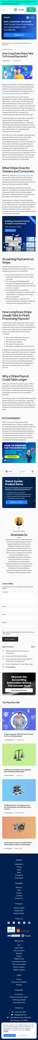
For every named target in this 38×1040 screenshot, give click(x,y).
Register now (19, 35)
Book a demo (31, 9)
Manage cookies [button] (23, 1035)
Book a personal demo (19, 690)
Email (4, 614)
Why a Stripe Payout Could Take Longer (19, 664)
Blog (3, 43)
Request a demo (16, 502)
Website (4, 622)
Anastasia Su (19, 534)
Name (4, 606)
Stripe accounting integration (12, 93)
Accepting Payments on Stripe (16, 656)
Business (8, 43)
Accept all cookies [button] (9, 1035)
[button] (3, 9)
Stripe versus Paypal (23, 175)
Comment (5, 592)
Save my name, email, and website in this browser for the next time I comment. (18, 632)
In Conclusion (10, 667)
